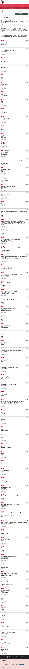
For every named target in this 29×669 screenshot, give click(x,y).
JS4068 (2, 82)
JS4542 (2, 434)
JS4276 (2, 229)
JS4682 (2, 468)
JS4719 (2, 485)
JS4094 (2, 108)
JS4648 (2, 460)
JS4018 (2, 49)
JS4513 (2, 409)
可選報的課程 (5, 8)
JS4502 (2, 399)
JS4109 (2, 125)
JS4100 (2, 116)
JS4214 (2, 167)
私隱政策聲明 (21, 664)
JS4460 (2, 357)
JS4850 (2, 580)
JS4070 (2, 91)
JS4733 (2, 502)
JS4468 (2, 374)
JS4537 (2, 426)
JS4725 (2, 494)
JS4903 (2, 647)
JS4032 (2, 57)
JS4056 (2, 74)
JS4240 (2, 193)
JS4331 (2, 254)
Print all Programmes (22, 13)
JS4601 (2, 451)
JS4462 (2, 366)
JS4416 (2, 315)
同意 (3, 667)
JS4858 (2, 588)
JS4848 (2, 571)
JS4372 (2, 281)
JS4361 (2, 272)
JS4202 (2, 159)
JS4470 (2, 382)
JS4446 (2, 340)
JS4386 (2, 289)
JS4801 (2, 529)
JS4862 (2, 597)
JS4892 (2, 622)
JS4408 (2, 298)
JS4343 (2, 264)
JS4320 (2, 237)
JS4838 (2, 563)
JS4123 (2, 142)
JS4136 (2, 150)
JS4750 (2, 511)
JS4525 (2, 418)
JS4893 (2, 631)
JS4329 (2, 246)
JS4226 (2, 176)
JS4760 (2, 520)
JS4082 (2, 99)
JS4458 (2, 349)
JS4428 (2, 323)
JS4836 (2, 554)
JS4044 (2, 66)
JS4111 (2, 133)
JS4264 (2, 219)
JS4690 (2, 477)
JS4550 (2, 443)
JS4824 (2, 546)
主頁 (1, 8)
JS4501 (2, 391)
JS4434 (2, 332)
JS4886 (2, 614)
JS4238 (2, 184)
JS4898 (2, 639)
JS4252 (2, 201)
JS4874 (2, 605)
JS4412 (2, 306)
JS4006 (2, 40)
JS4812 (2, 537)
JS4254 (2, 210)
